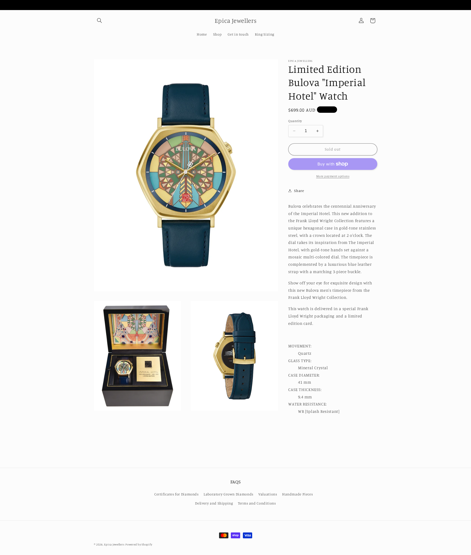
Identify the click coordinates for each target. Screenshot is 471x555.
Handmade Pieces (297, 494)
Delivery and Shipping (214, 503)
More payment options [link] (333, 176)
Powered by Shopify (138, 544)
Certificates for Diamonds (176, 494)
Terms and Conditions (257, 503)
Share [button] (299, 191)
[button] (99, 20)
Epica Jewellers (114, 544)
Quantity (295, 121)
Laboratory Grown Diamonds (228, 494)
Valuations (267, 494)
